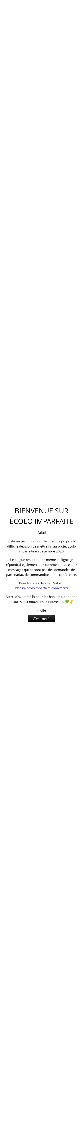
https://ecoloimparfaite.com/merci (41, 588)
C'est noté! (41, 618)
